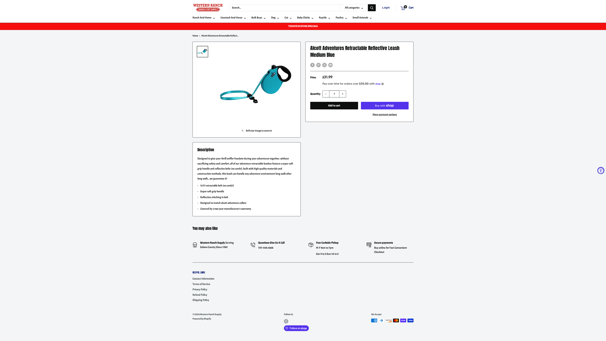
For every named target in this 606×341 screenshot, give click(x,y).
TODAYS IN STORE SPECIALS (303, 26)
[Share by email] (330, 64)
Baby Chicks (303, 17)
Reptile (323, 17)
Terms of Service (201, 284)
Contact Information (203, 278)
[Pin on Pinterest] (318, 64)
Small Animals (360, 17)
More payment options (385, 114)
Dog (273, 17)
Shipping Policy (201, 300)
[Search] (372, 7)
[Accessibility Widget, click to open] (600, 170)
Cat (286, 17)
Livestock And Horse (231, 17)
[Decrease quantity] (326, 94)
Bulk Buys (256, 17)
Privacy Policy (200, 289)
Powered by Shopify (202, 318)
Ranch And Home (202, 17)
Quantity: (315, 94)
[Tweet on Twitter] (324, 64)
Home (195, 35)
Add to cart (334, 105)
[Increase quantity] (342, 94)
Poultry (340, 17)
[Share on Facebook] (312, 64)
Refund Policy (200, 294)
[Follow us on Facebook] (286, 321)
